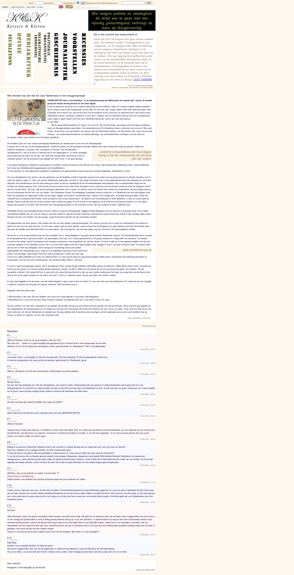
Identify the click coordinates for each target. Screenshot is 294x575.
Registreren (113, 3)
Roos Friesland (134, 318)
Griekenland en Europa (143, 86)
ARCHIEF (31, 7)
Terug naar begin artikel (145, 570)
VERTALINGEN (17, 7)
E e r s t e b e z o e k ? (87, 7)
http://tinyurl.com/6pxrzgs (20, 476)
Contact (39, 7)
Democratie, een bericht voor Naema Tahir (136, 87)
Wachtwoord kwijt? (94, 3)
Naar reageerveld (149, 326)
